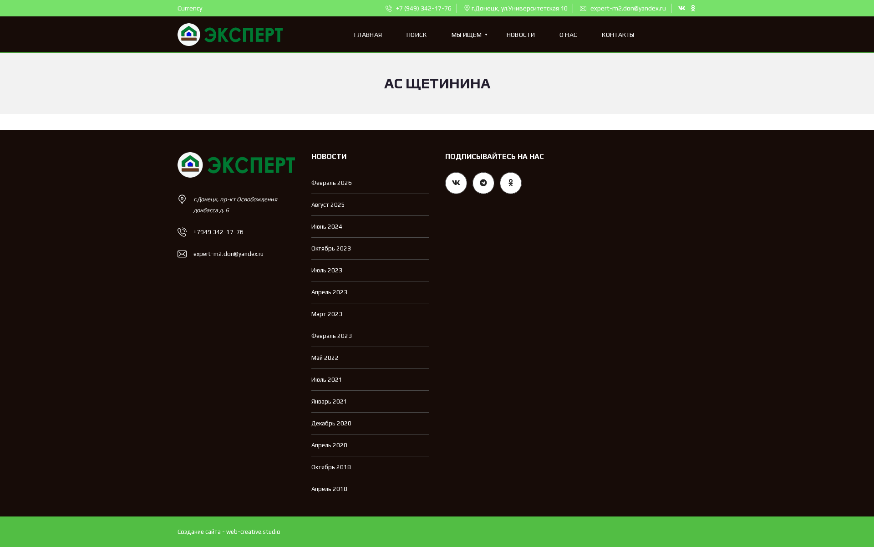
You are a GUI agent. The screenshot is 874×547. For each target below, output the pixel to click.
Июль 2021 (326, 379)
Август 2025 (328, 204)
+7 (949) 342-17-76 (423, 8)
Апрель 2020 (329, 445)
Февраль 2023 (331, 335)
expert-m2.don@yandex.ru (627, 8)
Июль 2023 (326, 270)
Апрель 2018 (329, 489)
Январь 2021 (329, 401)
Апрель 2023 (329, 292)
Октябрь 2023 (331, 248)
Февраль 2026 (331, 182)
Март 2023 (326, 314)
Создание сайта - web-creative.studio (229, 531)
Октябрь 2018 (331, 467)
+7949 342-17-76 (218, 232)
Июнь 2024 (326, 226)
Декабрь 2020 (331, 423)
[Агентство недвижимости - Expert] (230, 34)
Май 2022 (325, 357)
